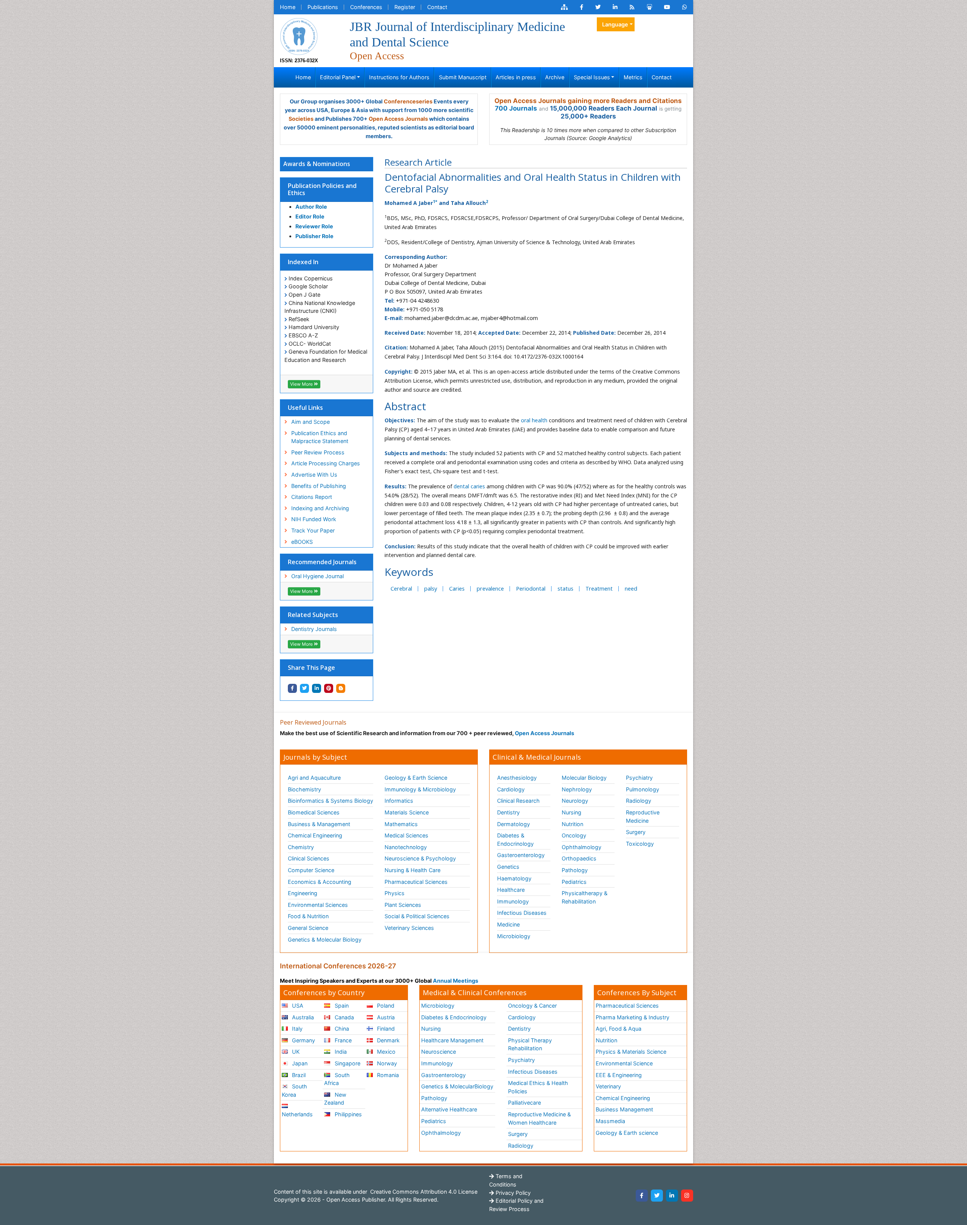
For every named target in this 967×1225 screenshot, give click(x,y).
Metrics (633, 77)
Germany (302, 1040)
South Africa (336, 1079)
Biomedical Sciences (314, 812)
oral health (534, 420)
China (341, 1028)
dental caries (469, 486)
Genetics (508, 866)
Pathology (575, 870)
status (565, 588)
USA (296, 1005)
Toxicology (640, 843)
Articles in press (516, 77)
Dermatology (513, 824)
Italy (296, 1028)
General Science (308, 928)
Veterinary (608, 1086)
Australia (302, 1017)
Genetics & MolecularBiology (457, 1086)
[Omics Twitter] (598, 7)
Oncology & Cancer (532, 1005)
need (631, 588)
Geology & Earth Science (416, 777)
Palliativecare (524, 1102)
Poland (384, 1005)
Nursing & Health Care (412, 870)
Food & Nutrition (308, 916)
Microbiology (513, 936)
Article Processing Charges (325, 463)
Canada (343, 1017)
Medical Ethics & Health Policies (538, 1087)
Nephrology (577, 789)
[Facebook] (642, 1196)
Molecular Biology (584, 777)
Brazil (298, 1075)
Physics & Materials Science (631, 1051)
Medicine (508, 924)
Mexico (385, 1051)
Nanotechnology (406, 847)
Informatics (399, 800)
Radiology (638, 800)
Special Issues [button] (592, 77)
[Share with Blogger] (340, 688)
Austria (385, 1017)
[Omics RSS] (632, 7)
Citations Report (311, 497)
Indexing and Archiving (320, 508)
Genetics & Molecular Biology (324, 939)
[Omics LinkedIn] (615, 7)
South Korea (294, 1090)
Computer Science (311, 870)
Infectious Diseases (522, 913)
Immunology (513, 901)
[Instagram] (687, 1196)
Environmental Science (624, 1063)
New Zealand (335, 1098)
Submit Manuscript (463, 77)
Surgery (636, 832)
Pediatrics (574, 882)
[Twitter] (657, 1196)
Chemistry (301, 847)
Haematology (514, 878)
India (340, 1051)
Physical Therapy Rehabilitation (530, 1044)
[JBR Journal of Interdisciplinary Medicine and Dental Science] (299, 35)
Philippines (347, 1114)
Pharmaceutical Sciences (416, 882)
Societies (301, 118)
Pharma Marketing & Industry (632, 1017)
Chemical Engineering (315, 835)
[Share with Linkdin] (316, 688)
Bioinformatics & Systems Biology (330, 800)
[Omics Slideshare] (649, 7)
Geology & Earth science (627, 1133)
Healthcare (511, 889)
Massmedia (610, 1121)
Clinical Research (518, 800)
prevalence (490, 588)
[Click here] (564, 7)
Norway (386, 1063)
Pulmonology (642, 789)
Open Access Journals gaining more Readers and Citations (588, 101)
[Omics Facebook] (581, 7)
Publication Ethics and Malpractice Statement (319, 437)
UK (295, 1051)
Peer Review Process (317, 452)
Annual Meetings (455, 980)
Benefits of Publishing (318, 486)
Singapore (346, 1063)
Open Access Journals (398, 118)
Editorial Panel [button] (337, 77)
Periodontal (530, 588)
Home (287, 7)
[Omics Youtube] (667, 7)
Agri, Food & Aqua (618, 1028)
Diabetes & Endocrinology (515, 839)
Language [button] (615, 24)
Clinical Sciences (308, 858)
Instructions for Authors (399, 77)
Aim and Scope (310, 422)
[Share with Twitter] (304, 688)
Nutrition (572, 824)
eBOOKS (302, 542)
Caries (457, 588)
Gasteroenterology (521, 855)
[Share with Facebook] (292, 688)
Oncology (574, 835)
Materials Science (407, 812)
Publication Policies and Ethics (322, 189)
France (342, 1040)
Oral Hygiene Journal (317, 576)
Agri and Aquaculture (314, 777)
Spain (341, 1005)
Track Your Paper (313, 530)
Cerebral (401, 588)
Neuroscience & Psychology (420, 858)
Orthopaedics (579, 858)
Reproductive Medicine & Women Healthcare (539, 1118)
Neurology (575, 800)
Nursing (571, 812)
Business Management (624, 1109)
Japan (298, 1063)
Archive (554, 77)
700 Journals (516, 108)
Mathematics (401, 824)
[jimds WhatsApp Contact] (684, 7)
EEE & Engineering (619, 1075)
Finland (385, 1028)
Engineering (302, 893)
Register (404, 7)
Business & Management (319, 824)
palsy (430, 588)
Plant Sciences (403, 905)
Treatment (599, 588)
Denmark (387, 1040)
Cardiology (511, 789)
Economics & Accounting (319, 882)
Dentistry (508, 812)
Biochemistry (304, 789)
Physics (395, 893)
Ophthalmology (581, 847)
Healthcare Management (452, 1040)
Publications (322, 7)
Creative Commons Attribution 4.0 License (423, 1191)
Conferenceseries (408, 101)
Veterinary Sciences (409, 928)
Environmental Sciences (318, 905)
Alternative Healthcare (449, 1109)
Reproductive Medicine (643, 816)
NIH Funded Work (313, 519)
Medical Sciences (406, 835)
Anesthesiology (517, 777)
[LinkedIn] (672, 1196)
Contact (437, 7)
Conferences (366, 7)
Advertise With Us (314, 474)
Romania (387, 1075)
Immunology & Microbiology (420, 789)
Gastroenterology (443, 1075)
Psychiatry (639, 777)
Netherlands (297, 1114)
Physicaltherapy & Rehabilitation (584, 897)
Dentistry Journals (314, 629)
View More (302, 384)
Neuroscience (438, 1051)
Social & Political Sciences (417, 916)
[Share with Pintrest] (328, 688)
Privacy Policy (512, 1193)
